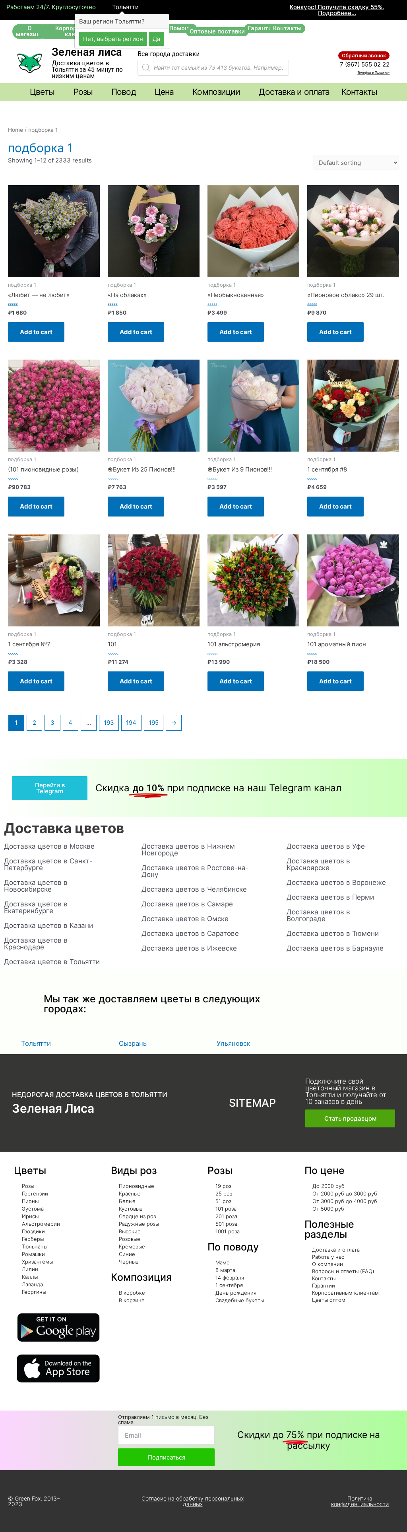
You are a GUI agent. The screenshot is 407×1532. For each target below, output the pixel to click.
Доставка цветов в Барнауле (335, 948)
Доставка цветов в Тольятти (52, 962)
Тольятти (124, 7)
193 (109, 722)
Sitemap (252, 1102)
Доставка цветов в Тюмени (333, 933)
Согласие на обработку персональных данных (192, 1501)
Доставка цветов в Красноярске (318, 864)
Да (156, 38)
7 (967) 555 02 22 (365, 64)
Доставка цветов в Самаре (187, 904)
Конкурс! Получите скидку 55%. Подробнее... (337, 10)
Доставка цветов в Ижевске (189, 948)
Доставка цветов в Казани (48, 925)
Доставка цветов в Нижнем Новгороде (188, 849)
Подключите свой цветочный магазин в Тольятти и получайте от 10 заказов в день (345, 1091)
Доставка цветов (64, 828)
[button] (29, 31)
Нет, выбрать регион (113, 38)
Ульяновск (233, 1043)
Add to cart (36, 332)
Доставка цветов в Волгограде (318, 915)
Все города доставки (169, 54)
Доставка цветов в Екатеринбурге (36, 907)
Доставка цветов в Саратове (190, 933)
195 (154, 722)
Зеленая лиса (87, 52)
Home (15, 130)
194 (131, 722)
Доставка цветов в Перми (330, 897)
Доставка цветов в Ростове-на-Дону (195, 871)
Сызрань (133, 1043)
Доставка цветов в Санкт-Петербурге (48, 864)
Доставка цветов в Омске (185, 919)
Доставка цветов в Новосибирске (36, 886)
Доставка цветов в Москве (49, 846)
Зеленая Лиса (53, 1108)
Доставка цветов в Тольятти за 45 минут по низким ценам (87, 69)
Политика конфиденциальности (360, 1501)
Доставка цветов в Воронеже (336, 882)
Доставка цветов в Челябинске (194, 889)
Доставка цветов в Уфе (326, 846)
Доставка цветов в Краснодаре (36, 943)
